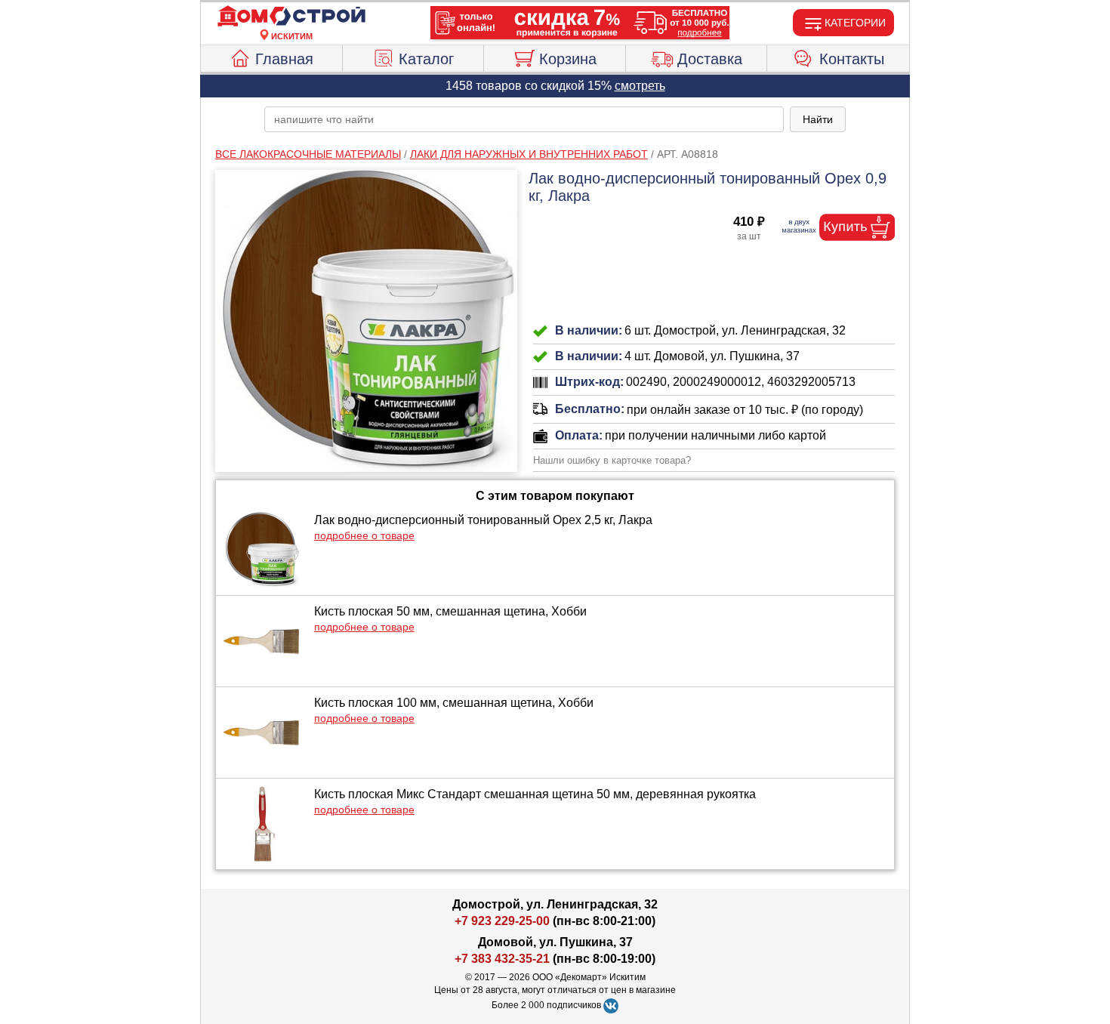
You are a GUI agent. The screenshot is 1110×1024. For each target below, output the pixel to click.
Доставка (709, 59)
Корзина (568, 59)
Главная (284, 59)
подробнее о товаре (364, 535)
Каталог (426, 59)
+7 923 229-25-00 (504, 921)
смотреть (640, 85)
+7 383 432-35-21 (502, 958)
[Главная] (291, 17)
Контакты (851, 59)
